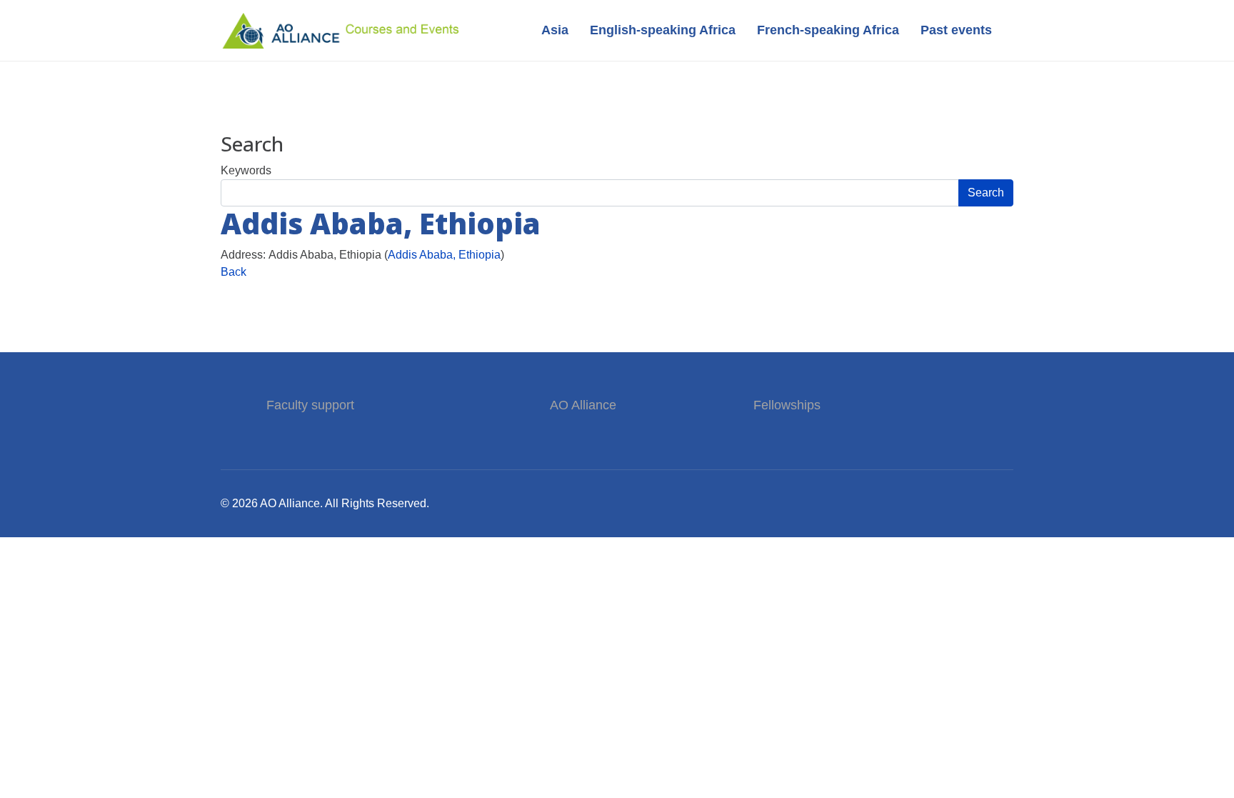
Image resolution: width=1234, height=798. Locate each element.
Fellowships (787, 405)
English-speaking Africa (663, 30)
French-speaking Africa (828, 30)
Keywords (246, 170)
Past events (956, 30)
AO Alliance (583, 405)
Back (233, 272)
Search (986, 192)
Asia (554, 30)
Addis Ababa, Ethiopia (444, 255)
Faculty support (312, 405)
